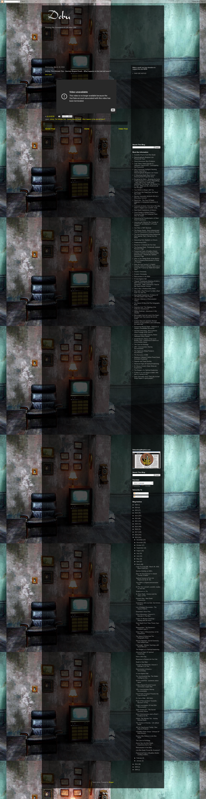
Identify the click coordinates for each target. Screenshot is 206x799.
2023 (136, 516)
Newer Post (50, 129)
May (138, 559)
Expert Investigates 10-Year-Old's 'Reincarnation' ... (146, 706)
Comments (138, 496)
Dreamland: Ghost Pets (143, 611)
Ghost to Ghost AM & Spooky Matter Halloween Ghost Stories (145, 335)
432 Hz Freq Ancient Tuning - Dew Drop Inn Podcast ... (146, 728)
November (139, 542)
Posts (137, 493)
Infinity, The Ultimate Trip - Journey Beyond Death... (147, 719)
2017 (136, 532)
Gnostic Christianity (140, 271)
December (139, 540)
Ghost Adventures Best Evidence (144, 161)
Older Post (123, 129)
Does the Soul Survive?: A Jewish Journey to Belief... (146, 574)
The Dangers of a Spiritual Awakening (146, 370)
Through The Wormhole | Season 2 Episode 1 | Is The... (147, 665)
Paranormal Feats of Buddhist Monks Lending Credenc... (147, 754)
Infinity (52, 119)
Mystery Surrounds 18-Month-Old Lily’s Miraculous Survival (146, 197)
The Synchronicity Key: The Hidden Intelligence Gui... (147, 677)
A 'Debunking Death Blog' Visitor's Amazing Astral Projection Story (144, 176)
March (138, 564)
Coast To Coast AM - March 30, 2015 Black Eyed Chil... (147, 567)
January (139, 761)
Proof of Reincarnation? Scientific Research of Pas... (146, 701)
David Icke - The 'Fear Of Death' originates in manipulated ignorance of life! (146, 202)
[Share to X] (67, 116)
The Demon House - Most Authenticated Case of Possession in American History (146, 231)
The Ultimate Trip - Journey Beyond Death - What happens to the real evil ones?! (80, 119)
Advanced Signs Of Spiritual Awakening (146, 364)
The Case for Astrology (141, 344)
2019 (136, 526)
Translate (147, 486)
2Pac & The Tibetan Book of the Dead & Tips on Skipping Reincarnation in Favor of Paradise (146, 260)
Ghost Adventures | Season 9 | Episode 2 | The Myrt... (145, 615)
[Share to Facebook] (69, 116)
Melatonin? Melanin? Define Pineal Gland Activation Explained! (147, 358)
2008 (136, 769)
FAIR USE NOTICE (140, 73)
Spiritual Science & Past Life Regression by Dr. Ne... (145, 579)
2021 (136, 521)
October (139, 545)
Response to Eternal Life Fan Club (145, 245)
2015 (136, 537)
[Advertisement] (103, 48)
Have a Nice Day (141, 656)
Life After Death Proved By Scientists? (148, 750)
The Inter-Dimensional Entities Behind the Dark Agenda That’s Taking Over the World (147, 236)
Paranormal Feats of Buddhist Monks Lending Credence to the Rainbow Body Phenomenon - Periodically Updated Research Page (146, 253)
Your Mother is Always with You (144, 190)
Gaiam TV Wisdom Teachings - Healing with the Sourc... (145, 619)
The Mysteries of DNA (141, 355)
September (140, 548)
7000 (136, 505)
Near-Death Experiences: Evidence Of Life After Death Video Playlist (146, 296)
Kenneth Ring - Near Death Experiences (144, 599)
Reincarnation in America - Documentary (144, 670)
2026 (136, 507)
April (138, 561)
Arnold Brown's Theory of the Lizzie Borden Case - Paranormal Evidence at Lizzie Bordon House (146, 340)
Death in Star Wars (142, 662)
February (139, 758)
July (137, 553)
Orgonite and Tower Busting (142, 361)
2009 (136, 767)
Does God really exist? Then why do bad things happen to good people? (146, 377)
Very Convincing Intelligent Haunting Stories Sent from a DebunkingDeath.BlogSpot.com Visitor (146, 171)
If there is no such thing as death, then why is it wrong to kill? (146, 373)
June (138, 556)
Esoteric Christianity (140, 274)
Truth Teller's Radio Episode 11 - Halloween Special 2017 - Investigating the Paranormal (146, 165)
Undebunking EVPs (140, 242)
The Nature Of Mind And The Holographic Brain (145, 637)
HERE (145, 69)
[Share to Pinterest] (71, 116)
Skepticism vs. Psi (142, 591)
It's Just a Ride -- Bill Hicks (144, 698)
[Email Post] (59, 116)
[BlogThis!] (65, 116)
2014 (136, 764)
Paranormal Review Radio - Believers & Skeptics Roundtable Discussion (146, 327)
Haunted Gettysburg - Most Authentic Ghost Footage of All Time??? (145, 331)
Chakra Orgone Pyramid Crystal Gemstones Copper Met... (146, 686)
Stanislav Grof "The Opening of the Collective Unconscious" (145, 308)
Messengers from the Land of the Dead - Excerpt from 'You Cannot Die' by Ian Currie (146, 316)
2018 (136, 529)
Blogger (111, 782)
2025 (136, 510)
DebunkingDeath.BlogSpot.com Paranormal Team (144, 158)
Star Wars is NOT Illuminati (142, 228)
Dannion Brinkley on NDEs (144, 571)
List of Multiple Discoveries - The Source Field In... (146, 608)
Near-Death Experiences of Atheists (145, 210)
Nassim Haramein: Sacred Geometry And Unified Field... (147, 641)
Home (86, 129)
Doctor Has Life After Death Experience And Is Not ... (144, 744)
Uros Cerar (48, 74)
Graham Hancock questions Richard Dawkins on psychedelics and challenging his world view (147, 322)
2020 (136, 524)
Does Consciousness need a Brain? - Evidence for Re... (147, 715)
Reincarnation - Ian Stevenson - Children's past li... (146, 628)
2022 (136, 518)
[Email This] (63, 116)
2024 (136, 513)
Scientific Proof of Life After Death (144, 155)
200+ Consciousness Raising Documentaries (143, 347)
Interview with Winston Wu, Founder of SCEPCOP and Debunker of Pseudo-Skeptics (146, 223)
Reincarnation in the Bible (142, 276)
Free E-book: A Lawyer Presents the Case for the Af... (147, 694)
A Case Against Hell (140, 279)
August (138, 551)
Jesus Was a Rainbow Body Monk (145, 288)
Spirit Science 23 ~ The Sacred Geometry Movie (145, 710)
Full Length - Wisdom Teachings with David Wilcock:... (147, 646)
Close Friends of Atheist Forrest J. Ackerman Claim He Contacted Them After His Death (145, 214)
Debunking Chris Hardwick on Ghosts (145, 240)
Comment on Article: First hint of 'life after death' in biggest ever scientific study (147, 207)
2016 (136, 535)
